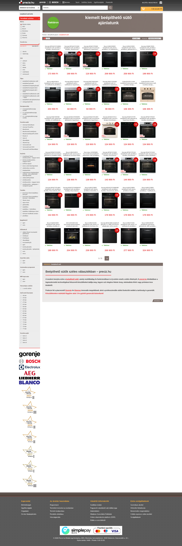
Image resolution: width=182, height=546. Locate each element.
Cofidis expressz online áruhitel (141, 514)
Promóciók (109, 2)
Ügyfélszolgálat (99, 2)
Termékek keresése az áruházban (61, 508)
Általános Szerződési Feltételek (101, 514)
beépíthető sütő (72, 279)
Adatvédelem (94, 511)
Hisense (77, 290)
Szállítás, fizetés (87, 2)
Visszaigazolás (55, 517)
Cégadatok (25, 511)
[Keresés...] (110, 8)
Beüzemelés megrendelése (139, 511)
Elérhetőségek (26, 505)
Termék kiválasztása (57, 511)
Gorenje (68, 290)
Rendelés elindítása (56, 514)
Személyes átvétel (136, 505)
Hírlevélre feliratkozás (137, 508)
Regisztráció (54, 505)
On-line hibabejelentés (28, 514)
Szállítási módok (96, 505)
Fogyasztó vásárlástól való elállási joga (103, 508)
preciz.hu (143, 279)
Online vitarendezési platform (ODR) (102, 517)
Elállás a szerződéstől (97, 520)
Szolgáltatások (135, 517)
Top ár (77, 2)
